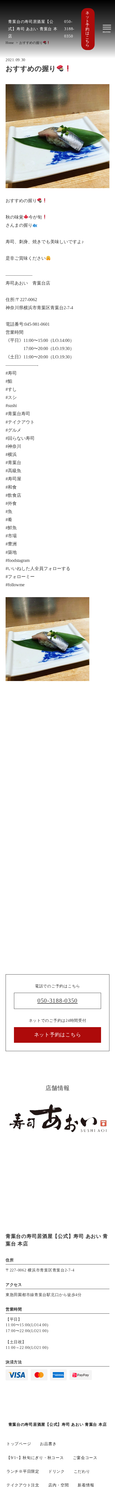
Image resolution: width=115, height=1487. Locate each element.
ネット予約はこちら (87, 29)
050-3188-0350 (69, 28)
